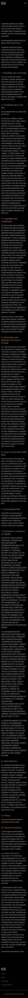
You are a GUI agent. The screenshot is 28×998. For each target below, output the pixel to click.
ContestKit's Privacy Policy (10, 822)
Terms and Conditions (7, 984)
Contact (3, 973)
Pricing (3, 977)
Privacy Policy (4, 981)
